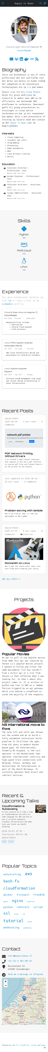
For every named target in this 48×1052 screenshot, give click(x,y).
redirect (23, 907)
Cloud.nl (8, 371)
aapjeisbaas (12, 418)
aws (28, 873)
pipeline (31, 901)
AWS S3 (15, 1045)
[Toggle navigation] (3, 3)
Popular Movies (15, 654)
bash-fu (11, 881)
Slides (11, 841)
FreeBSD (39, 894)
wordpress (27, 928)
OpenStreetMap (40, 1024)
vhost (29, 922)
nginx (17, 901)
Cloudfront (24, 1045)
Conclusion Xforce (13, 346)
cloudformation (19, 888)
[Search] (40, 3)
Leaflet (30, 1024)
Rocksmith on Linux (17, 563)
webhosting (11, 927)
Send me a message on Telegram (25, 974)
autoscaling (12, 874)
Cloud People (33, 92)
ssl (6, 913)
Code (4, 841)
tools (16, 914)
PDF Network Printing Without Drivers (19, 455)
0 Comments (30, 482)
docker (8, 894)
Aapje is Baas (24, 3)
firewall (23, 894)
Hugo (43, 1045)
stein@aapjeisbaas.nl (20, 956)
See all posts (10, 579)
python (8, 907)
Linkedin (7, 304)
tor (24, 914)
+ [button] (6, 981)
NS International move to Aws (23, 726)
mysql (5, 901)
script (38, 907)
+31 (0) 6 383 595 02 (20, 961)
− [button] (6, 985)
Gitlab (34, 1045)
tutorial (28, 534)
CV (10, 300)
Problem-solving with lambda (24, 510)
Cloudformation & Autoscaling (13, 807)
